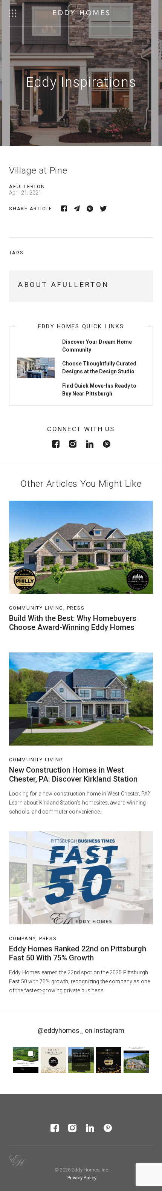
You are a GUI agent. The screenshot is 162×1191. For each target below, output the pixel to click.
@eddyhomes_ (60, 1030)
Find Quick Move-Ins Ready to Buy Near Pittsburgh (99, 390)
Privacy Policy (81, 1177)
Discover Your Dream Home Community (97, 346)
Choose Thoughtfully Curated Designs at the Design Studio (99, 367)
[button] (25, 1060)
